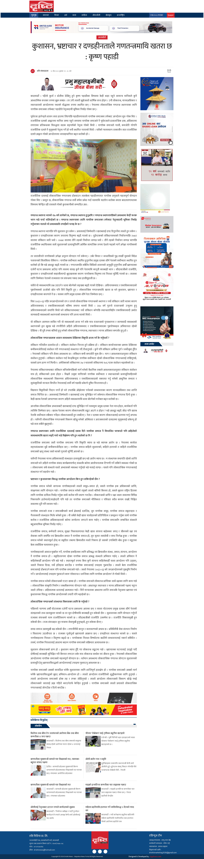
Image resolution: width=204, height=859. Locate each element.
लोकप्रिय (38, 726)
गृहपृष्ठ (33, 15)
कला (74, 15)
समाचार (46, 15)
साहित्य (84, 15)
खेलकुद (108, 15)
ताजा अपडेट (149, 344)
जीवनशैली (96, 15)
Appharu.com (155, 856)
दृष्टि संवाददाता (42, 71)
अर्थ (65, 15)
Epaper (171, 15)
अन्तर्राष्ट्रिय (120, 15)
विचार (56, 15)
